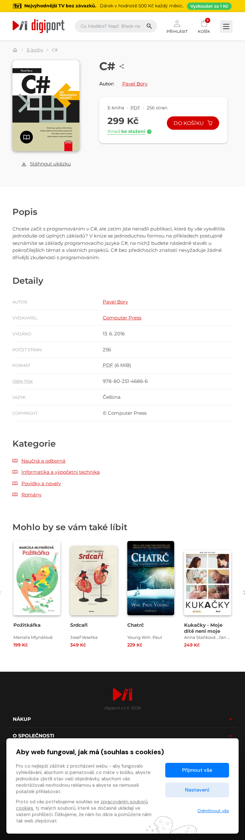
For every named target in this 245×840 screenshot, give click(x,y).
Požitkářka (27, 625)
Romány (31, 495)
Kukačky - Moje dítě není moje (203, 628)
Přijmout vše (197, 770)
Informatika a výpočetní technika (60, 472)
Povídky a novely (41, 483)
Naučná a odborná (43, 461)
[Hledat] (151, 26)
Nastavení (197, 789)
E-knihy (35, 49)
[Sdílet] (122, 66)
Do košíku (189, 123)
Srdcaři (79, 625)
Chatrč (135, 625)
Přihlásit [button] (177, 31)
